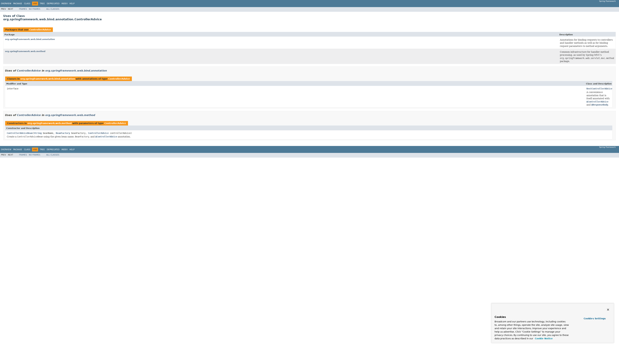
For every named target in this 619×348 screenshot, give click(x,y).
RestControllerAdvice (599, 88)
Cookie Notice (543, 338)
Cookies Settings (595, 318)
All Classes (52, 9)
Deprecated (53, 3)
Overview (6, 3)
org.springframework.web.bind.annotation (30, 39)
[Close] (608, 309)
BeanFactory (63, 133)
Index (64, 3)
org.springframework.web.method (25, 51)
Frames (23, 9)
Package (17, 3)
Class (27, 3)
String (38, 133)
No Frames (34, 9)
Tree (42, 3)
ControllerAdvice (40, 29)
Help (71, 3)
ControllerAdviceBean (20, 133)
